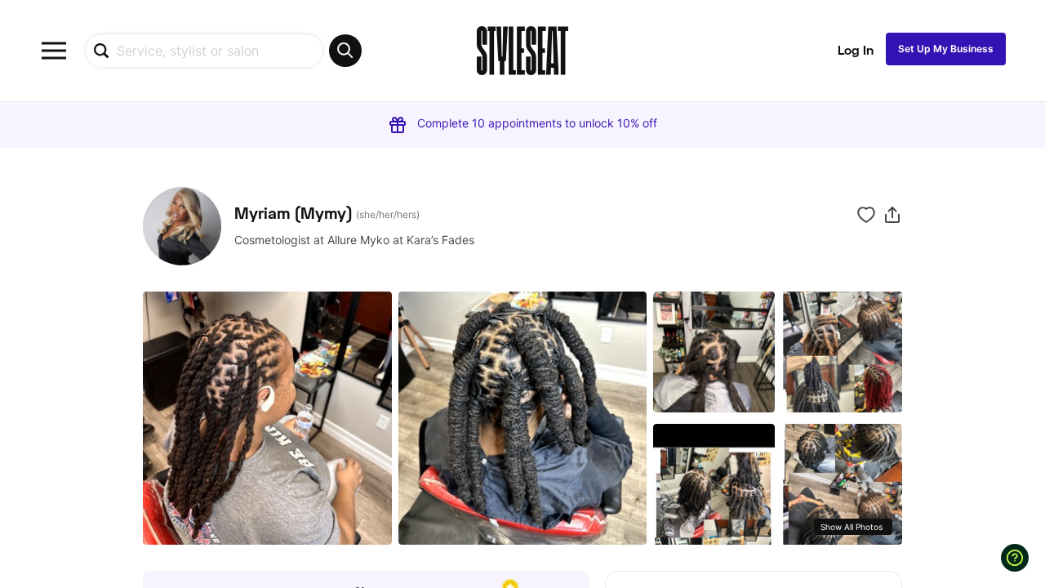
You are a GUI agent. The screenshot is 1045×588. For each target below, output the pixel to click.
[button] (892, 215)
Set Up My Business (946, 48)
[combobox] (223, 50)
